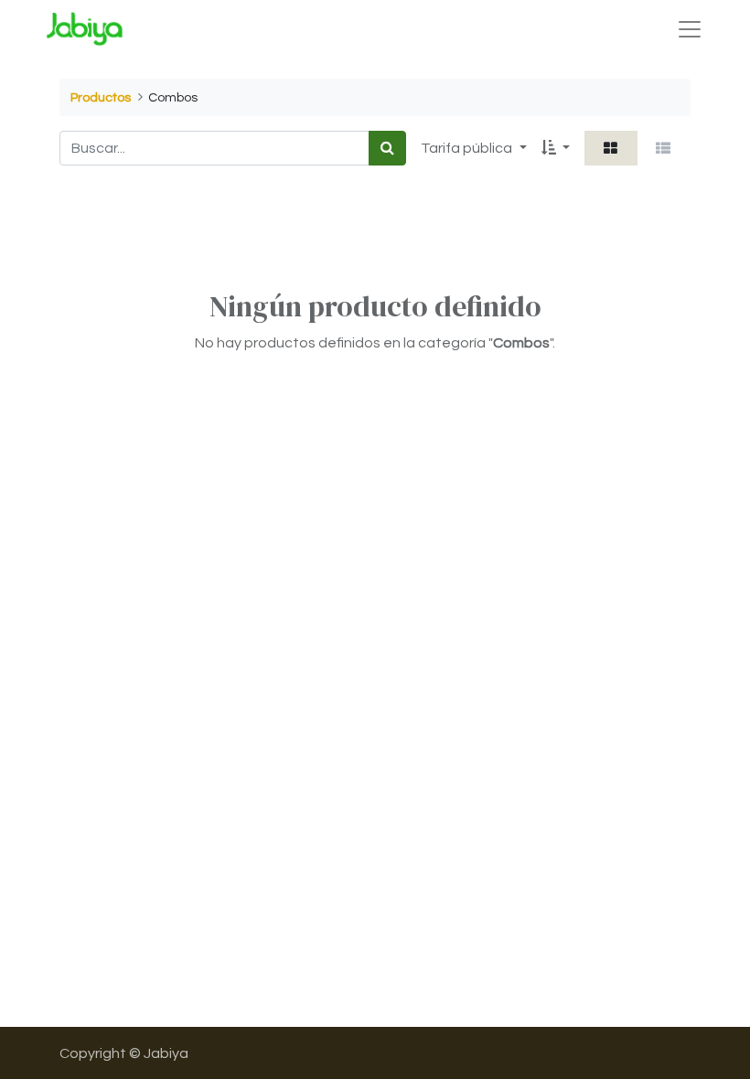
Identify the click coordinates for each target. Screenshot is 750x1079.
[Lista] (664, 148)
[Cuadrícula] (611, 148)
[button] (555, 148)
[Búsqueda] (387, 148)
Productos (100, 97)
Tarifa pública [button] (468, 148)
